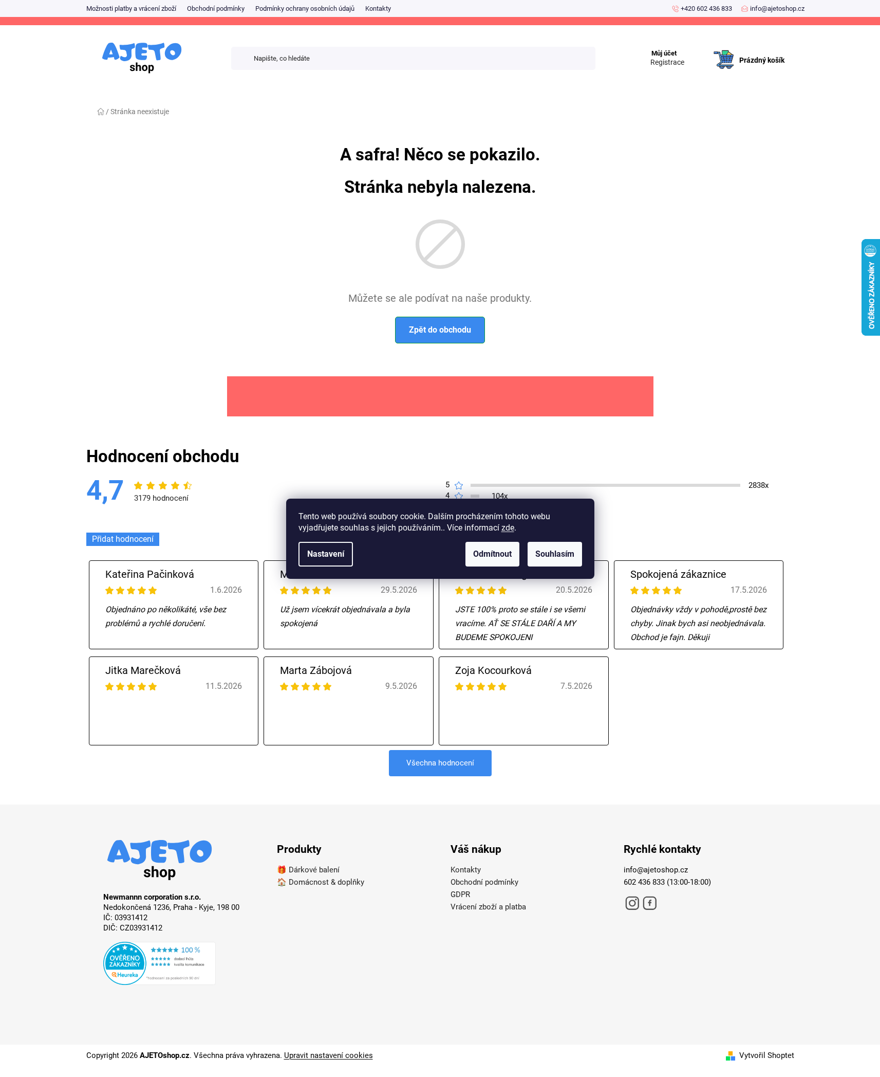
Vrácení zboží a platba (488, 906)
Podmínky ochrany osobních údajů (304, 8)
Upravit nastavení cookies (328, 1055)
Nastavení (325, 554)
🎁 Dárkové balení (308, 869)
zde (507, 528)
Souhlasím (554, 554)
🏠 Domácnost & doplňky (320, 882)
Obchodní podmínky (216, 8)
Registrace (667, 62)
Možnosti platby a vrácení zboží (131, 8)
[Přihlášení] (699, 49)
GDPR (460, 894)
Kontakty (378, 8)
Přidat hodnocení (123, 539)
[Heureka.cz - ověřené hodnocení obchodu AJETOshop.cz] (179, 965)
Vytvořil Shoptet (766, 1055)
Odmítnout (492, 554)
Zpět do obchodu (440, 330)
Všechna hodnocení (440, 763)
